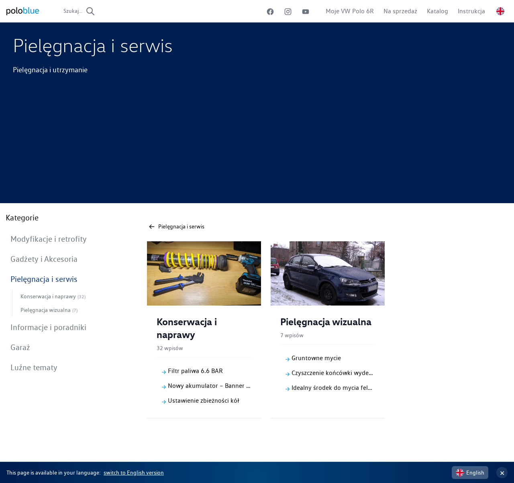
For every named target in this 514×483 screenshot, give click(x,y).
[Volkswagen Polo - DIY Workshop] (22, 11)
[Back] (152, 227)
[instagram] (288, 11)
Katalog (437, 11)
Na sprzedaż (400, 11)
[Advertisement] (257, 147)
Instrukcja (471, 11)
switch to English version (134, 472)
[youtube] (305, 11)
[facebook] (270, 11)
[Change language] (500, 11)
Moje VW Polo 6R (350, 11)
